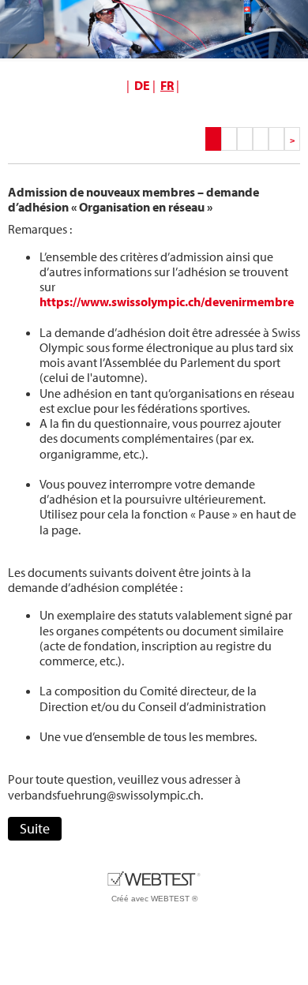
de (142, 85)
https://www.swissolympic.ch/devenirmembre (166, 301)
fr (167, 85)
